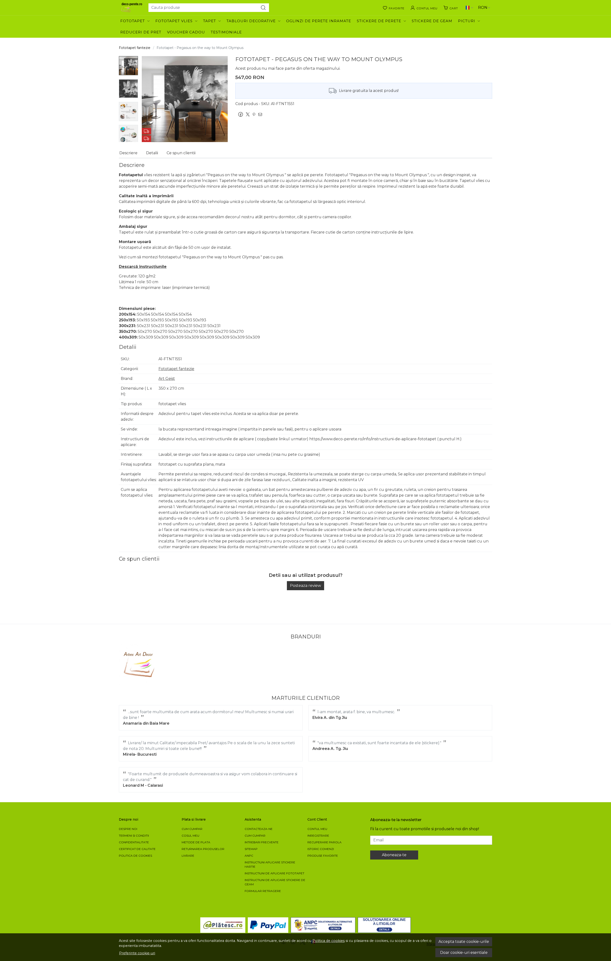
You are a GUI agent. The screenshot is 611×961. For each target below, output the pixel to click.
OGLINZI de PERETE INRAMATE (318, 21)
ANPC (249, 855)
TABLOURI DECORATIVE (251, 21)
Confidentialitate (134, 842)
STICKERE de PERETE (379, 21)
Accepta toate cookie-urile (463, 941)
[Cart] (450, 7)
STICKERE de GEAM (432, 21)
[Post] (249, 114)
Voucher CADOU (186, 32)
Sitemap (251, 849)
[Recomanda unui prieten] (261, 114)
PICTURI (466, 21)
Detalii (152, 153)
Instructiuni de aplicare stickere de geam (275, 882)
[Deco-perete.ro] (132, 8)
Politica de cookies (328, 941)
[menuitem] (128, 65)
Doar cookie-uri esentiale (464, 952)
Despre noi (128, 829)
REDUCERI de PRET (140, 32)
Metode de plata (196, 842)
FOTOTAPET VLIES (174, 21)
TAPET (209, 21)
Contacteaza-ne (259, 829)
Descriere (128, 153)
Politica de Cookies (135, 855)
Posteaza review (305, 585)
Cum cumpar (192, 829)
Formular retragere (263, 891)
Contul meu (317, 829)
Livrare (188, 855)
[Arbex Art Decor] (140, 664)
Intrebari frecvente (262, 842)
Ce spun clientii (181, 153)
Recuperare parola (324, 842)
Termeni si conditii (134, 835)
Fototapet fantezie (134, 48)
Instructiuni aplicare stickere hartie (270, 864)
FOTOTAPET (132, 21)
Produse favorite (322, 855)
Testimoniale (226, 32)
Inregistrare (318, 835)
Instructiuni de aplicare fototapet (274, 873)
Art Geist (166, 378)
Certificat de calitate (137, 849)
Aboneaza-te (394, 855)
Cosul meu (190, 835)
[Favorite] (393, 7)
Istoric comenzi (320, 849)
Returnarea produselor (203, 849)
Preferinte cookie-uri (137, 953)
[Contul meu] (423, 7)
